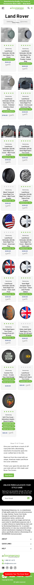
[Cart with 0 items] (32, 8)
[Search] (28, 8)
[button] (17, 22)
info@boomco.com (10, 563)
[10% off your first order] (28, 498)
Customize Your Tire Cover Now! (17, 574)
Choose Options (8, 69)
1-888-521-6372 (9, 560)
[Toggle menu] (2, 8)
